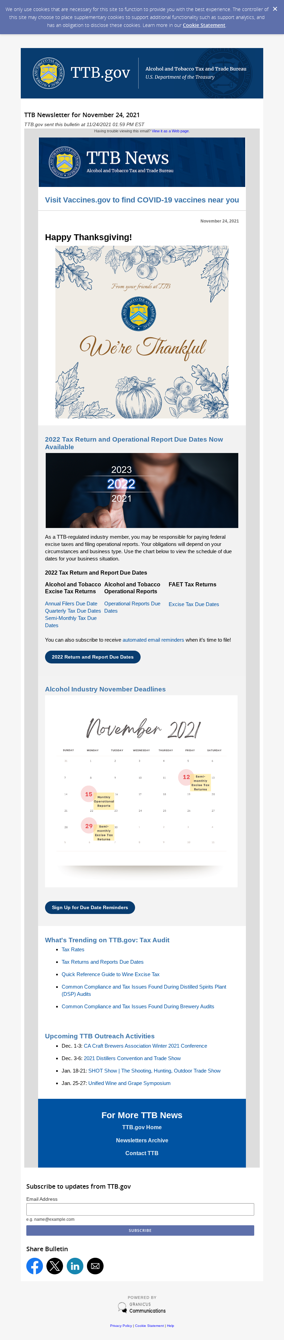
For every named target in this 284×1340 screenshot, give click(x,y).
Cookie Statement (204, 25)
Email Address (41, 1199)
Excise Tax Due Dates (194, 604)
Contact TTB (142, 1153)
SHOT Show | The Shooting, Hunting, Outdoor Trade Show (154, 1071)
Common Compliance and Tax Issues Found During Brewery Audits (138, 1006)
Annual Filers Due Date (71, 603)
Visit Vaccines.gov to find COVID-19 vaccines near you (142, 200)
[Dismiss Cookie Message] (275, 9)
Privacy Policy (121, 1326)
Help (170, 1326)
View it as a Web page (170, 131)
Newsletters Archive (142, 1140)
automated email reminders (153, 640)
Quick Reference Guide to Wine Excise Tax (111, 974)
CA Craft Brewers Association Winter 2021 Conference (145, 1046)
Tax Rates (73, 949)
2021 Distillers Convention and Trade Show (132, 1058)
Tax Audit (154, 940)
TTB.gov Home (142, 1127)
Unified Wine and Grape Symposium (129, 1083)
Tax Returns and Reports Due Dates (103, 962)
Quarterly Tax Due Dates (73, 611)
